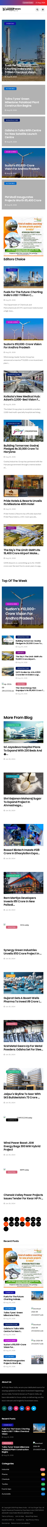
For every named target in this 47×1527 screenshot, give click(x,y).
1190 (22, 1224)
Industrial (21, 684)
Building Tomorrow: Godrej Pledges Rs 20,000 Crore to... (29, 642)
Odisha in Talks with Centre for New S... (14, 1330)
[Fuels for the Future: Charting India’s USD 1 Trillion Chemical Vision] (23, 50)
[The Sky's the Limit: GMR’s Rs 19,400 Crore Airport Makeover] (23, 535)
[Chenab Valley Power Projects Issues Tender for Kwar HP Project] (23, 1179)
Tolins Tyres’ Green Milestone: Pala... (13, 1314)
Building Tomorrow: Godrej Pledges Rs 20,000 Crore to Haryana (21, 449)
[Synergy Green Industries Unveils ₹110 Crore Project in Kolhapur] (23, 934)
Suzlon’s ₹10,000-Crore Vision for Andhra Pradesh (22, 167)
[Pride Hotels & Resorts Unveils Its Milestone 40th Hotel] (23, 486)
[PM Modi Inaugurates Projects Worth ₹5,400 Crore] (37, 1359)
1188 (11, 1224)
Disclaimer (6, 1523)
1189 (17, 1224)
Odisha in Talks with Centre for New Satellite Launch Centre (23, 134)
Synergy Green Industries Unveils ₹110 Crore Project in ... (22, 951)
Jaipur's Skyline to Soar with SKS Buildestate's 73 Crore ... (22, 1095)
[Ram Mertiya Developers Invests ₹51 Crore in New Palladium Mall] (23, 883)
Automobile (10, 89)
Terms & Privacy (7, 1516)
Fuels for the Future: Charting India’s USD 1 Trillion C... (23, 293)
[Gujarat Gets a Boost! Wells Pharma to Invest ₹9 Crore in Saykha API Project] (23, 983)
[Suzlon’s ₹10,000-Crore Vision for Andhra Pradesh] (23, 329)
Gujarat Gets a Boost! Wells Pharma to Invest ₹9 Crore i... (22, 999)
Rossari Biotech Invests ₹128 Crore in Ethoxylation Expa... (22, 851)
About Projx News (31, 1516)
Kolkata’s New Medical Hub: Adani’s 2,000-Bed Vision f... (22, 398)
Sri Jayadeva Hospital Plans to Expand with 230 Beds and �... (23, 750)
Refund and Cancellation (20, 1523)
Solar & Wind (11, 152)
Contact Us (20, 1520)
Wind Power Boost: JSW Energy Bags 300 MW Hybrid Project (22, 1146)
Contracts (12, 1120)
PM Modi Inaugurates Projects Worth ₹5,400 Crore (23, 198)
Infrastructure (12, 120)
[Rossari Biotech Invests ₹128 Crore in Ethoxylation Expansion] (23, 835)
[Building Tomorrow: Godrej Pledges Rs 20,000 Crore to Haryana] (23, 431)
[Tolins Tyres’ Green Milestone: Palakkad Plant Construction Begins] (37, 1311)
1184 (27, 1219)
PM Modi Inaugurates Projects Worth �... (14, 1362)
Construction (13, 725)
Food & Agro (13, 776)
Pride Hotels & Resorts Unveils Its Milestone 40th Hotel (23, 502)
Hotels (10, 479)
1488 (38, 1224)
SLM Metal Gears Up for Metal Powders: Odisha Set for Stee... (23, 1047)
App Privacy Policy (32, 1520)
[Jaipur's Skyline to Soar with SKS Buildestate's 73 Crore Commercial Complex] (23, 1079)
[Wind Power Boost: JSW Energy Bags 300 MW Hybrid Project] (23, 1127)
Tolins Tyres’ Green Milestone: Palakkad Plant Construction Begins (22, 102)
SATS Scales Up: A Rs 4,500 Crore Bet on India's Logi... (28, 673)
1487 (33, 1224)
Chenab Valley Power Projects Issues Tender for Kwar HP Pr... (23, 1196)
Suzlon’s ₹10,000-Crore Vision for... (15, 1346)
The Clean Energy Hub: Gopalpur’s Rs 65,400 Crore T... (30, 689)
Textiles (5, 1484)
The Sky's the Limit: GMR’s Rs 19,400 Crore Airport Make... (22, 551)
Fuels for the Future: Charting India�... (14, 1298)
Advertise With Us (8, 1520)
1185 (33, 1219)
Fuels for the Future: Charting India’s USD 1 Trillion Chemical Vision (20, 69)
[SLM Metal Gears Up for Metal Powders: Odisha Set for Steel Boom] (23, 1031)
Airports (11, 528)
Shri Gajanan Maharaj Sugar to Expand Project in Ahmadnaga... (22, 802)
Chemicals (10, 24)
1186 (38, 1219)
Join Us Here (19, 1516)
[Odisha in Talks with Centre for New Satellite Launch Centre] (37, 1327)
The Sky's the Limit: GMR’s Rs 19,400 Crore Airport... (29, 657)
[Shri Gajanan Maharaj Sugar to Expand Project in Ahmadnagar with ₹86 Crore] (23, 784)
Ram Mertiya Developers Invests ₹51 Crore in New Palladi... (20, 901)
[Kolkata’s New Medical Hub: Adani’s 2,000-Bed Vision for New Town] (23, 382)
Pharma (10, 976)
